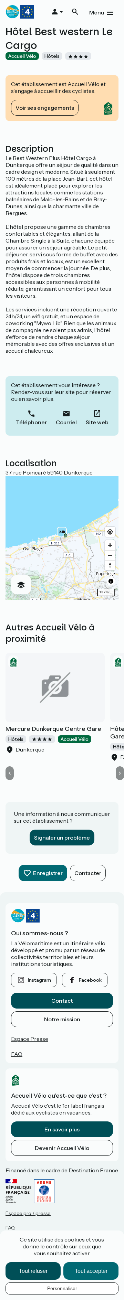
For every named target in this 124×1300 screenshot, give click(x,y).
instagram (39, 980)
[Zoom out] (110, 555)
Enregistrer (48, 873)
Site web (97, 422)
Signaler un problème (62, 837)
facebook (90, 980)
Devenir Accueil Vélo (62, 1147)
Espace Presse (29, 1038)
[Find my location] (110, 532)
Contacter (87, 873)
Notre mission (62, 1019)
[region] (62, 538)
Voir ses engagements (45, 107)
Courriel (66, 422)
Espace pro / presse (28, 1213)
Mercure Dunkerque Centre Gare (53, 729)
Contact (62, 1000)
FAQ (16, 1054)
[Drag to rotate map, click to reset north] (110, 565)
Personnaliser (62, 1288)
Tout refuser (33, 1271)
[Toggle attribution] (111, 581)
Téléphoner (31, 422)
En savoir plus (62, 1129)
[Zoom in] (110, 545)
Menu (96, 12)
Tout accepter (91, 1271)
